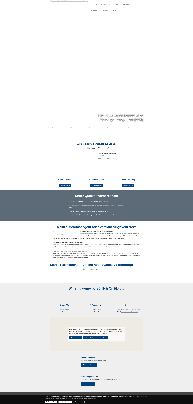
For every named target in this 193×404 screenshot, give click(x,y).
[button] (96, 139)
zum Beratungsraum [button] (128, 185)
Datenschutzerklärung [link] (101, 333)
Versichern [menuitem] (105, 10)
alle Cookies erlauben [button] (76, 337)
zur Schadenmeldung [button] (96, 185)
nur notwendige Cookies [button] (65, 401)
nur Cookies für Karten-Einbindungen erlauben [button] (95, 337)
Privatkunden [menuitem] (94, 10)
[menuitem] (92, 4)
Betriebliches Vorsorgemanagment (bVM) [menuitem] (107, 4)
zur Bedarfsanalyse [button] (65, 185)
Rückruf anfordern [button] (89, 365)
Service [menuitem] (115, 10)
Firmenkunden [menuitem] (126, 4)
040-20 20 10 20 (124, 309)
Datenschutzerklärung (90, 398)
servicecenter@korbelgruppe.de (106, 158)
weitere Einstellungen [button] (79, 401)
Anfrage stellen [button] (88, 384)
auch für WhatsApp (134, 309)
